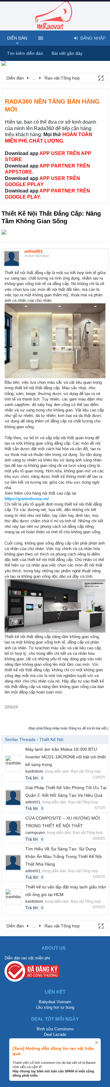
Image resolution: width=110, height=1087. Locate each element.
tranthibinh (34, 771)
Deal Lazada (55, 1034)
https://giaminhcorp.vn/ (27, 498)
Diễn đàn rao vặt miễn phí (27, 958)
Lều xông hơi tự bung (55, 1007)
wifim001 (33, 251)
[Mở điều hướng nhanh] (100, 78)
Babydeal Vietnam (55, 1002)
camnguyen (35, 833)
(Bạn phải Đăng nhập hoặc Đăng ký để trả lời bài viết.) (68, 728)
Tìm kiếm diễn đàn (25, 53)
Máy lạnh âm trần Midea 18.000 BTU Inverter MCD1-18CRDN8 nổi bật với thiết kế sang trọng (65, 757)
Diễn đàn (17, 38)
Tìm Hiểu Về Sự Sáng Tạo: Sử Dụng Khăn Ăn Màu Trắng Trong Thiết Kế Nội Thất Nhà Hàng (63, 856)
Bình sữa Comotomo (55, 1029)
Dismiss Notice (96, 1042)
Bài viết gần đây (67, 53)
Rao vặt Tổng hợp (86, 771)
